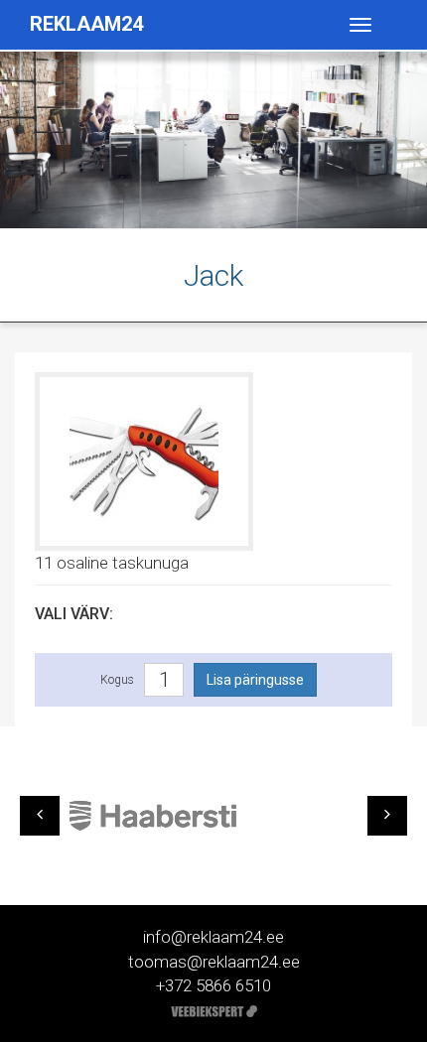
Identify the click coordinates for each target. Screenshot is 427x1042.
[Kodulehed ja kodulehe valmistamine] (214, 1009)
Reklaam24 (86, 24)
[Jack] (144, 459)
